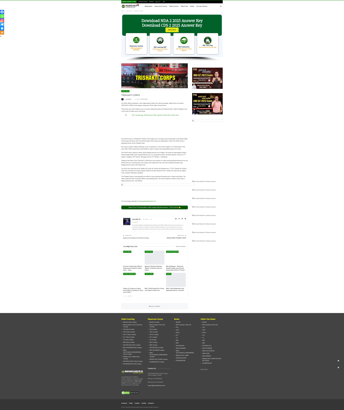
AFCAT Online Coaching (129, 334)
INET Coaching (153, 342)
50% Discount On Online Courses (160, 50)
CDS (177, 327)
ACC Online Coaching (128, 337)
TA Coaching (153, 339)
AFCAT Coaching (154, 334)
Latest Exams (149, 274)
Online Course (173, 6)
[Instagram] (2, 20)
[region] (172, 37)
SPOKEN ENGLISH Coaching (157, 362)
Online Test (184, 6)
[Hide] (0, 36)
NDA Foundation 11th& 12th (183, 324)
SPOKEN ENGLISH (181, 360)
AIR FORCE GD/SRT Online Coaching (132, 361)
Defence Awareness (172, 251)
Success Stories (201, 6)
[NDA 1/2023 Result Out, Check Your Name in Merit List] (155, 280)
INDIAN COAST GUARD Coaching (158, 359)
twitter (131, 403)
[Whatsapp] (2, 16)
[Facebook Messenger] (2, 28)
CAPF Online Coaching (129, 332)
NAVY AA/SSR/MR (181, 348)
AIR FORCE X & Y (206, 345)
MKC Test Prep (208, 45)
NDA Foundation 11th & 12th (210, 324)
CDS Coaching (153, 329)
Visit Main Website (143, 1)
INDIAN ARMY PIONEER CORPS (176, 238)
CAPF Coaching (154, 332)
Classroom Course (160, 6)
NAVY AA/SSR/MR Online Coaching (132, 347)
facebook (124, 403)
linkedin (137, 403)
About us (157, 1)
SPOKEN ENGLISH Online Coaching (132, 364)
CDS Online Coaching (128, 329)
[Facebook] (2, 12)
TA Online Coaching (128, 339)
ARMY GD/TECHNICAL (208, 350)
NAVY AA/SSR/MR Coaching (157, 350)
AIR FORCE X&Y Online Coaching (131, 345)
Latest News (125, 91)
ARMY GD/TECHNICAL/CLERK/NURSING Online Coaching (132, 352)
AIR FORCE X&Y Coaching (156, 347)
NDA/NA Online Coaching (129, 322)
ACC (177, 335)
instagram (151, 403)
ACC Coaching (153, 337)
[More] (2, 33)
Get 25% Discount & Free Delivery (184, 49)
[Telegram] (2, 24)
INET (177, 340)
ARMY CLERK (205, 353)
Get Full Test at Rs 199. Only (207, 47)
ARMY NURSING (206, 356)
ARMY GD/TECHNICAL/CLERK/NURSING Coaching (158, 354)
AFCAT (178, 332)
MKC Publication (184, 47)
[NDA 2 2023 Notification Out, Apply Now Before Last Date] (176, 280)
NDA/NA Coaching (154, 322)
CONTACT (151, 1)
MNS (177, 343)
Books (192, 6)
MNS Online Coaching (128, 342)
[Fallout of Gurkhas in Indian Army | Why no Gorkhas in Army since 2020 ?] (133, 280)
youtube (143, 403)
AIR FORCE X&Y (180, 345)
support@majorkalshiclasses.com (156, 385)
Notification (148, 6)
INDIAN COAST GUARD (182, 355)
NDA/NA (169, 274)
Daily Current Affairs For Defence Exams (136, 238)
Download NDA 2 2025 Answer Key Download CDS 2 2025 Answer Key (172, 22)
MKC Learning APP (160, 47)
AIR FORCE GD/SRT (181, 358)
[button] (172, 35)
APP (164, 1)
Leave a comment (155, 306)
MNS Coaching (153, 345)
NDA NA (204, 322)
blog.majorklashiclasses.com (147, 201)
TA (176, 337)
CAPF (177, 330)
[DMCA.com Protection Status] (130, 393)
